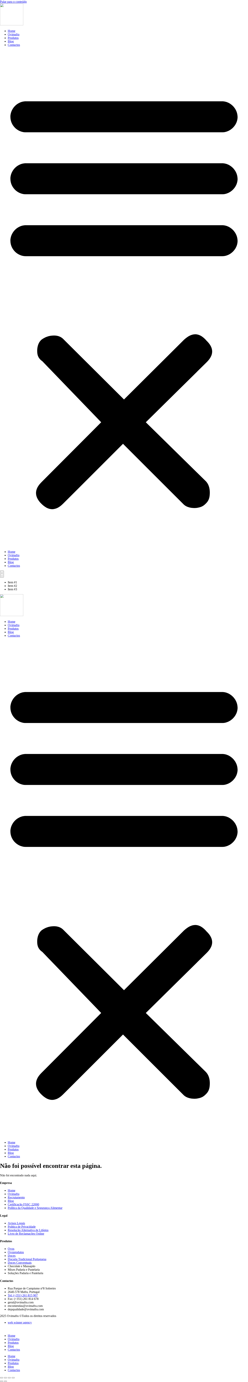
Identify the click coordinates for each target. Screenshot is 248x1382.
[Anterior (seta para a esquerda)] (1, 1381)
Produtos (13, 37)
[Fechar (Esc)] (13, 1377)
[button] (124, 298)
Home (11, 31)
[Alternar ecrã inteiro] (5, 1377)
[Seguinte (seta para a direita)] (5, 1381)
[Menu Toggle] (2, 574)
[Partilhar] (9, 1377)
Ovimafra (13, 34)
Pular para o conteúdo (13, 1)
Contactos (14, 44)
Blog (11, 41)
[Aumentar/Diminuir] (1, 1377)
